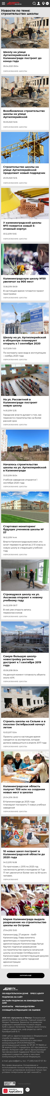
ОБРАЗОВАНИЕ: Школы (15, 71)
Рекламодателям (24, 1006)
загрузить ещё (25, 975)
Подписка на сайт (12, 997)
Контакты (7, 1006)
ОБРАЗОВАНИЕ (10, 879)
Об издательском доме (15, 993)
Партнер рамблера (24, 1083)
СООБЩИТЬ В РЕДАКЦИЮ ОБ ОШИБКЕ (21, 1010)
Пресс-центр (37, 993)
